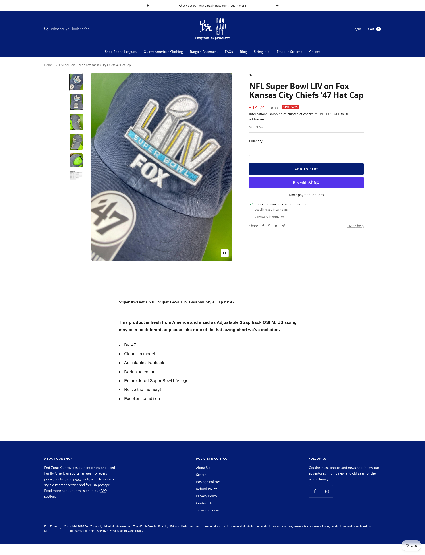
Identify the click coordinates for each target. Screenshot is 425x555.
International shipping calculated (274, 114)
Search (201, 474)
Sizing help (355, 225)
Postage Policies (208, 481)
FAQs (229, 51)
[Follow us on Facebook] (315, 491)
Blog (243, 51)
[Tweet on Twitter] (276, 225)
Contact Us (204, 503)
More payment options (306, 194)
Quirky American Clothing (163, 51)
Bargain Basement (204, 51)
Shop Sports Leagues (121, 51)
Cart (373, 29)
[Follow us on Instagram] (327, 491)
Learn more (238, 6)
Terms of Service (208, 510)
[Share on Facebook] (263, 225)
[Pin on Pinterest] (269, 225)
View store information (270, 217)
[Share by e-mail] (283, 225)
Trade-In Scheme (289, 51)
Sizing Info (262, 51)
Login (357, 29)
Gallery (314, 51)
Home (48, 65)
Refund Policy (206, 489)
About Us (203, 467)
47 (251, 75)
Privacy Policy (206, 496)
